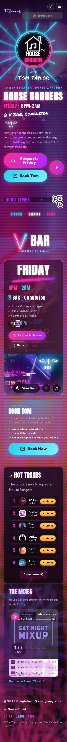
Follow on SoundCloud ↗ (26, 681)
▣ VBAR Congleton (17, 701)
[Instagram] (56, 388)
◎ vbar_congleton (48, 701)
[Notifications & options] (50, 6)
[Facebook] (46, 388)
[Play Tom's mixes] (56, 167)
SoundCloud (17, 709)
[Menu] (59, 6)
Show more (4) (33, 574)
